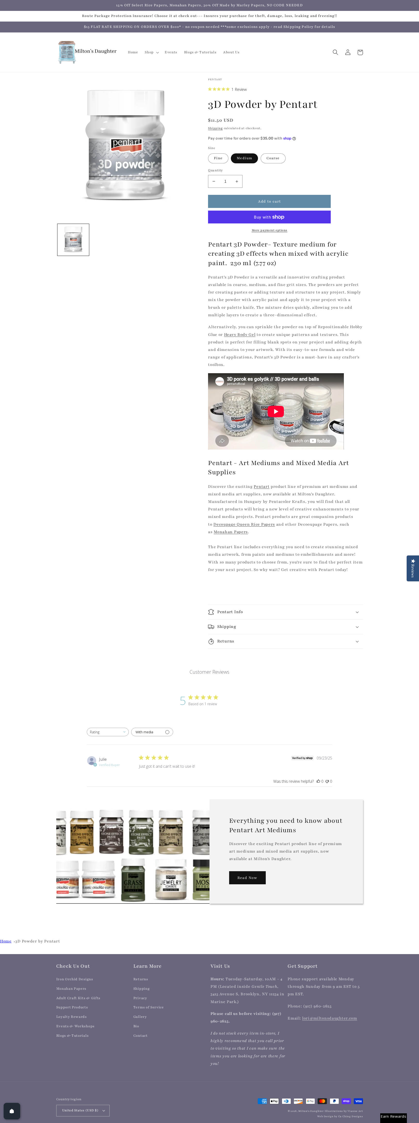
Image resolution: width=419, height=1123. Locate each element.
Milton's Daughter (311, 1111)
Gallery (140, 1016)
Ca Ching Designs (350, 1116)
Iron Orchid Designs (74, 979)
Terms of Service (148, 1007)
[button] (151, 52)
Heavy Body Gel (240, 334)
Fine (218, 158)
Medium (244, 158)
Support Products (72, 1007)
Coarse (273, 158)
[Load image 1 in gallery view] (73, 239)
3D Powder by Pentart (37, 941)
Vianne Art (355, 1111)
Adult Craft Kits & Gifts (78, 998)
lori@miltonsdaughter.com (329, 1018)
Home (6, 941)
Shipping (215, 128)
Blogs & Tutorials (72, 1035)
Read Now (247, 877)
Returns (140, 979)
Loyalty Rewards (71, 1016)
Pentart (261, 486)
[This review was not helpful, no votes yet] (327, 781)
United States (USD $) (80, 1110)
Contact (140, 1035)
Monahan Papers (231, 532)
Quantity (215, 170)
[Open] (12, 1111)
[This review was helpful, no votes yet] (318, 781)
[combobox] (108, 732)
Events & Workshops (75, 1026)
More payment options (270, 230)
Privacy (140, 998)
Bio (136, 1026)
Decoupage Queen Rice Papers (244, 524)
